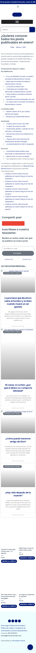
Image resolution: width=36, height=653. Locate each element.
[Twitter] (12, 621)
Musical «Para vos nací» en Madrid (17, 156)
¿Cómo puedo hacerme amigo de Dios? (18, 440)
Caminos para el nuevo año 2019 (17, 124)
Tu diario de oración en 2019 (15, 126)
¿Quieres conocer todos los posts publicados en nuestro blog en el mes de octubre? (19, 191)
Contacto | (14, 631)
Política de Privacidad (17, 626)
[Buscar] (32, 29)
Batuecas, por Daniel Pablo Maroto (18, 117)
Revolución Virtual (19, 641)
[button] (17, 15)
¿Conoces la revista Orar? (15, 87)
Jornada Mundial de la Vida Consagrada (20, 144)
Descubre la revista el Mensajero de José (20, 99)
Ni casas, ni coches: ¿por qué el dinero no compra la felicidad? (18, 387)
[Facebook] (9, 621)
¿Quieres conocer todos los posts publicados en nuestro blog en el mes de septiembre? (19, 199)
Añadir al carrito (9, 561)
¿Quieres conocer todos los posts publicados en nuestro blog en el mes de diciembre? (19, 176)
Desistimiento (23, 631)
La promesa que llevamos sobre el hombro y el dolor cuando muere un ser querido (18, 302)
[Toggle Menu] (17, 22)
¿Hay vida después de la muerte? (18, 494)
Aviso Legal (5, 626)
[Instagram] (19, 621)
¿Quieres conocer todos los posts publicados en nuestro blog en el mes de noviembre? (19, 183)
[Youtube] (16, 621)
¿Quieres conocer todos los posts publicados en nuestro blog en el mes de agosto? (19, 206)
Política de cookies (7, 628)
